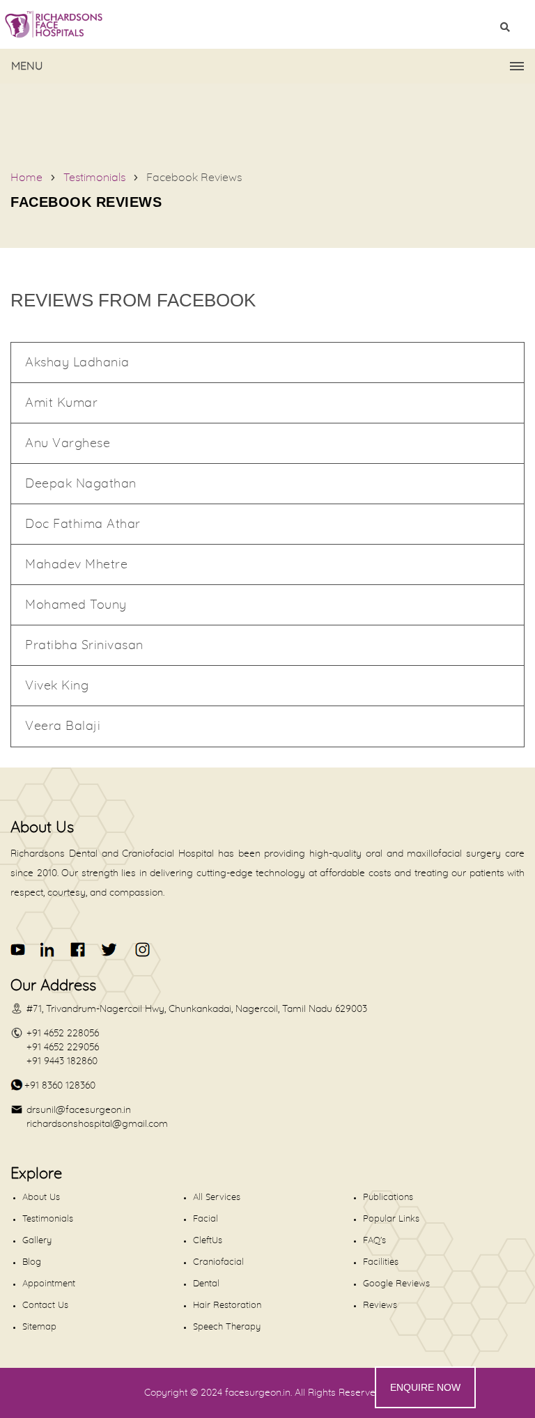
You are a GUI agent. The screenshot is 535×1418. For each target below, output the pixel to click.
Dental (206, 1283)
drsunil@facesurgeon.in (78, 1110)
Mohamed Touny (76, 605)
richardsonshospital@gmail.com (97, 1124)
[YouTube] (18, 949)
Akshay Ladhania (77, 363)
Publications (388, 1197)
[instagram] (140, 949)
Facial (205, 1219)
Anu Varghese (67, 443)
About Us (41, 1197)
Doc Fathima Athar (83, 524)
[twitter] (108, 949)
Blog (31, 1262)
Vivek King (56, 686)
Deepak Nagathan (81, 484)
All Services (216, 1197)
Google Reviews (396, 1283)
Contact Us (45, 1305)
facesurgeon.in (257, 1393)
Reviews (380, 1305)
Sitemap (39, 1327)
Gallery (37, 1240)
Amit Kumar (61, 403)
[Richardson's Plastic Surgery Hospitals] (267, 24)
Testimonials (94, 177)
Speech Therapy (227, 1327)
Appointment (48, 1283)
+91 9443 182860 (62, 1061)
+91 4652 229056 (62, 1047)
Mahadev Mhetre (76, 565)
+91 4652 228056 (62, 1033)
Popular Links (391, 1219)
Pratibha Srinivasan (84, 645)
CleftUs (207, 1240)
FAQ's (374, 1240)
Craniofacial (218, 1262)
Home (26, 177)
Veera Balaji (62, 726)
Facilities (380, 1262)
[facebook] (78, 949)
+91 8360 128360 (59, 1086)
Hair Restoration (227, 1305)
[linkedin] (48, 949)
